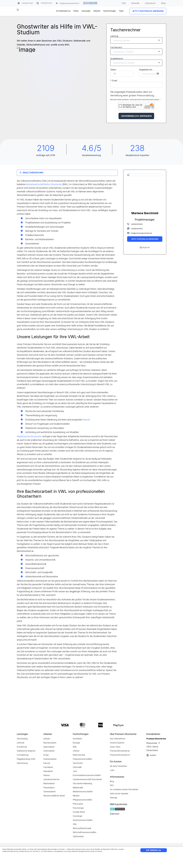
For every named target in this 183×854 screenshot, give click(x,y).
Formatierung (22, 755)
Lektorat (20, 743)
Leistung (114, 36)
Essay (46, 755)
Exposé (86, 419)
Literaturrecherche (51, 779)
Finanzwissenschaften (82, 759)
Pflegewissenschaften (82, 800)
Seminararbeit (49, 791)
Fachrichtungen (109, 11)
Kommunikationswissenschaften (87, 775)
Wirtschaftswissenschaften (84, 832)
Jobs (112, 770)
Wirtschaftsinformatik (82, 828)
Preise (76, 11)
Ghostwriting (22, 738)
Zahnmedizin (78, 836)
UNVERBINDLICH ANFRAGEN (136, 116)
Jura (75, 771)
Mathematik (78, 787)
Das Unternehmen (117, 738)
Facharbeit (48, 767)
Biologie (76, 743)
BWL (75, 747)
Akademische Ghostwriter (29, 436)
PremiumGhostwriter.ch (120, 755)
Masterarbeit (49, 783)
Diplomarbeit (48, 747)
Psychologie (78, 808)
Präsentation (49, 787)
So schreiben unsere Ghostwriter (124, 789)
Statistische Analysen (26, 751)
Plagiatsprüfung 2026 (26, 759)
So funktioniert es (63, 11)
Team (121, 11)
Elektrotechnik (79, 755)
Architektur (77, 738)
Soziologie (77, 816)
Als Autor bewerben (118, 766)
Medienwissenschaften (83, 791)
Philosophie (78, 804)
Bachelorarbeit (49, 743)
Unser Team (115, 747)
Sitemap (113, 797)
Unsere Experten (117, 743)
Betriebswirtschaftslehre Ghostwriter (44, 184)
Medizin (76, 795)
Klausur (46, 775)
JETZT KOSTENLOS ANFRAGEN (148, 11)
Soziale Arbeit (79, 812)
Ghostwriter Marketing (82, 783)
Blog (163, 3)
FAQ (124, 3)
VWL (75, 824)
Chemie (76, 751)
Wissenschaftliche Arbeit (54, 795)
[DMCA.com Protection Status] (117, 809)
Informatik (77, 767)
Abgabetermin (145, 69)
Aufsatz (46, 738)
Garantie (135, 3)
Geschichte (78, 763)
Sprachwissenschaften (83, 820)
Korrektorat (22, 747)
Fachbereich (116, 47)
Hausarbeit (48, 771)
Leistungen (86, 11)
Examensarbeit (49, 759)
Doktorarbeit (48, 751)
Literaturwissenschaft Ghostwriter (87, 779)
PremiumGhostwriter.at (120, 751)
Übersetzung (22, 763)
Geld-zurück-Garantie (119, 793)
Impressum (150, 3)
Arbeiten (96, 11)
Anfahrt (153, 755)
